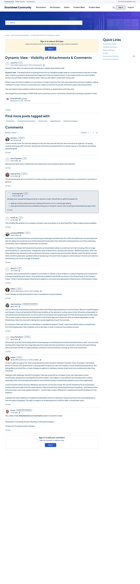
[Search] (114, 7)
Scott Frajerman (16, 159)
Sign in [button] (50, 49)
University (31, 1)
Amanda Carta (15, 174)
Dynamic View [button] (42, 121)
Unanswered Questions (119, 56)
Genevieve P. (38, 65)
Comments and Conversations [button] (26, 121)
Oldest (13, 133)
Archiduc (13, 138)
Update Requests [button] (55, 121)
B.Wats (12, 289)
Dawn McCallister (16, 337)
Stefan (12, 410)
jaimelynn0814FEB (17, 233)
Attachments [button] (10, 121)
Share (8, 110)
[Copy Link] (44, 65)
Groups (105, 53)
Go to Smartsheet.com (127, 1)
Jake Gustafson (15, 304)
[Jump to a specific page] (96, 132)
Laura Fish (14, 63)
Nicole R (13, 268)
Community (9, 1)
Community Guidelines (110, 59)
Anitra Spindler (17, 194)
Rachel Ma (14, 218)
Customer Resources (110, 47)
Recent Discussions (109, 44)
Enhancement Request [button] (70, 121)
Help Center (20, 1)
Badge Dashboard (109, 50)
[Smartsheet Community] (17, 7)
